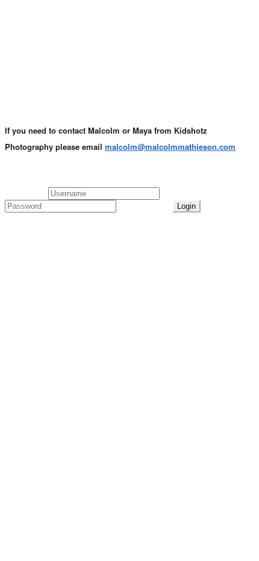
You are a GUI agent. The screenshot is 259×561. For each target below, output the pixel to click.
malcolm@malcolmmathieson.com (170, 146)
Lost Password (144, 205)
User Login (26, 193)
